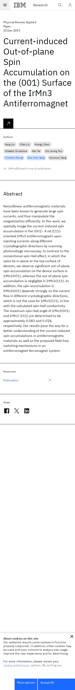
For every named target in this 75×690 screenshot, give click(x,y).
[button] (71, 636)
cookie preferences (16, 665)
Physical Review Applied (19, 22)
